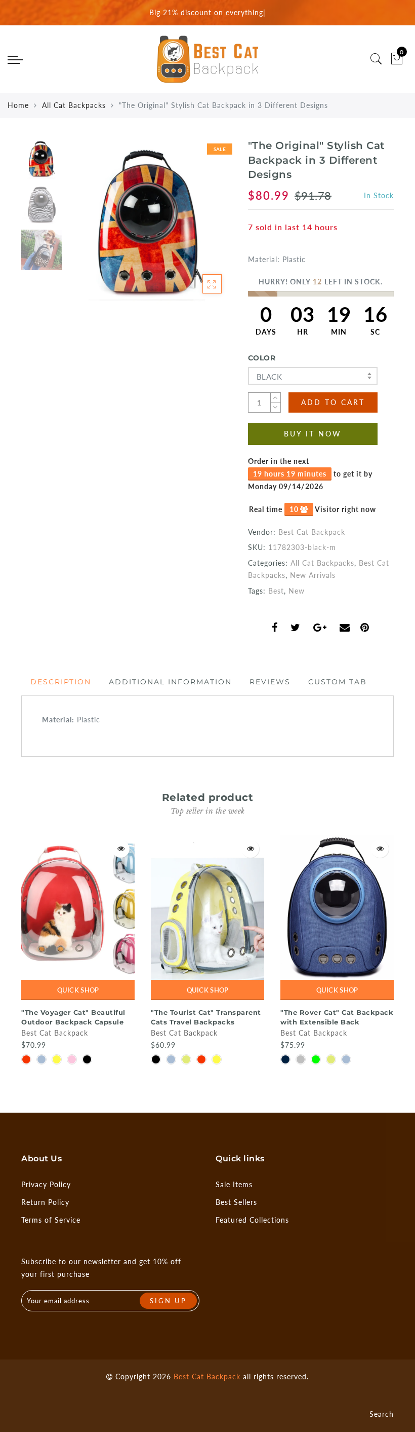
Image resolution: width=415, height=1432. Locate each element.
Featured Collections (252, 1220)
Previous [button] (85, 227)
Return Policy (45, 1202)
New (296, 590)
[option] (149, 221)
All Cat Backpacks (74, 105)
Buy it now (313, 433)
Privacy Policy (46, 1184)
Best (276, 590)
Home (18, 105)
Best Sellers (236, 1202)
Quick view (121, 849)
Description (60, 681)
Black (269, 376)
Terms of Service (50, 1220)
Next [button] (200, 227)
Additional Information (170, 681)
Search (381, 1414)
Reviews (270, 681)
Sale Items (234, 1184)
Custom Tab (337, 681)
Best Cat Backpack (311, 532)
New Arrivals (313, 575)
